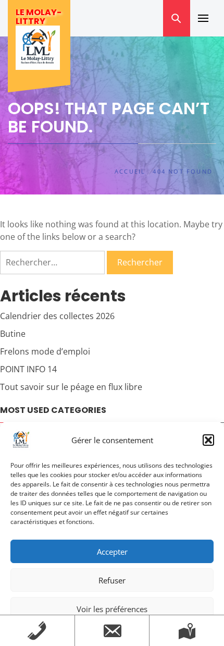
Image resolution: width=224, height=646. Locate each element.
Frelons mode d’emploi (45, 351)
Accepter (112, 551)
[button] (208, 440)
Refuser (112, 580)
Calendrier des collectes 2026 (57, 316)
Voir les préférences (112, 609)
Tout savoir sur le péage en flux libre (71, 387)
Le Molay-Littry (38, 16)
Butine (13, 333)
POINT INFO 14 (28, 369)
